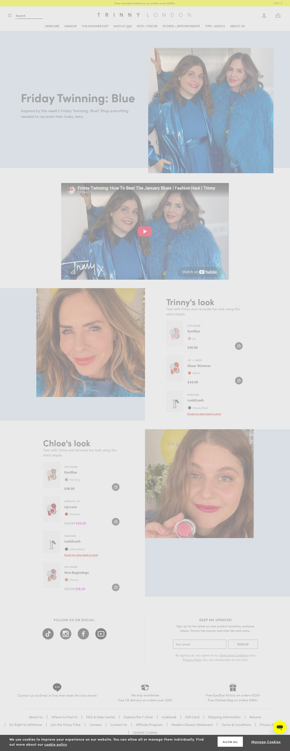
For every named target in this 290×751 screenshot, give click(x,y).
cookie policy (55, 744)
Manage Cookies (266, 741)
